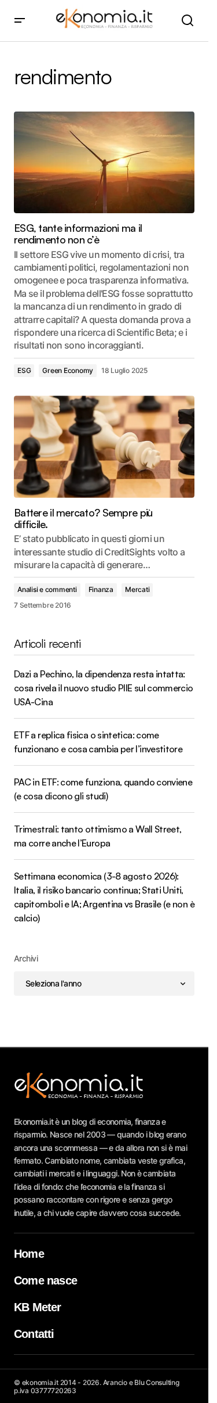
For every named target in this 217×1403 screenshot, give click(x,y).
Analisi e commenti (47, 589)
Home (29, 1253)
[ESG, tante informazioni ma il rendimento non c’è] (104, 163)
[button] (20, 20)
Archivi (26, 958)
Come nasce (45, 1280)
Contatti (34, 1333)
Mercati (137, 589)
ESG (24, 370)
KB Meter (37, 1307)
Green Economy (67, 370)
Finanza (101, 589)
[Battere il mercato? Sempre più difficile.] (104, 447)
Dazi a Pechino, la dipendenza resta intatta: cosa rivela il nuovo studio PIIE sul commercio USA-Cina (103, 688)
